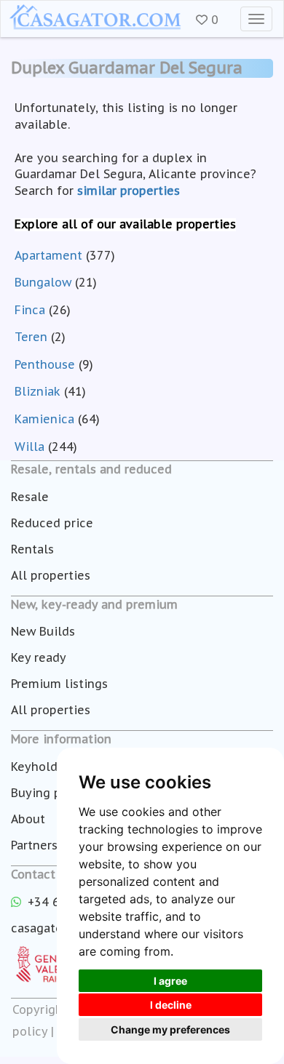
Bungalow (43, 282)
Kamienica (44, 419)
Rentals (32, 549)
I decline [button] (171, 1005)
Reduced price (52, 523)
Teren (31, 336)
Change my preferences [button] (170, 1029)
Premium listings (59, 683)
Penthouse (45, 364)
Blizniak (37, 391)
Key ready (38, 657)
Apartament (48, 255)
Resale (30, 496)
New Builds (43, 631)
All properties (50, 575)
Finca (30, 310)
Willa (29, 446)
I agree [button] (170, 981)
